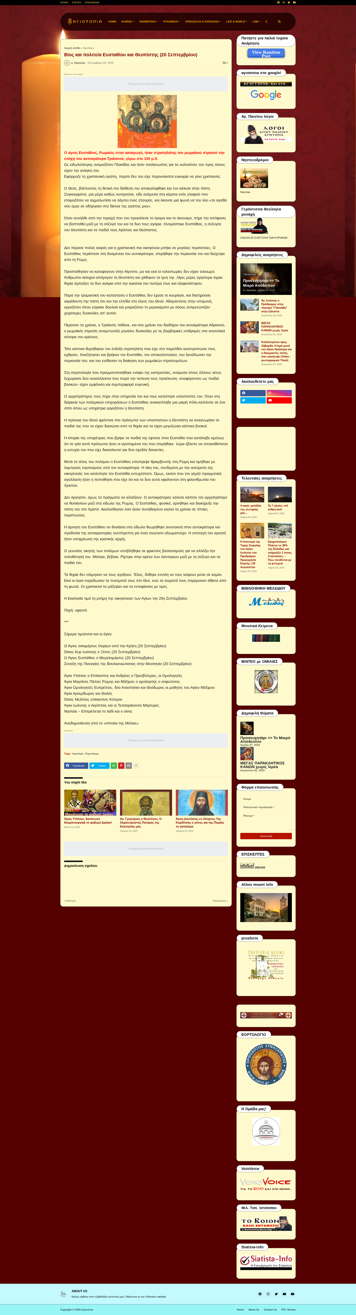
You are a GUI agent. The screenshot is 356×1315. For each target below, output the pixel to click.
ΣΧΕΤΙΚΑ (76, 2)
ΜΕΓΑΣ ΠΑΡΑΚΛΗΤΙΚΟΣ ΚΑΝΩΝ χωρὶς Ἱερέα (274, 326)
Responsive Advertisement (146, 83)
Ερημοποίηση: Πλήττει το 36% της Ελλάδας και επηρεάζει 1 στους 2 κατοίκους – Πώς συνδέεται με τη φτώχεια (280, 552)
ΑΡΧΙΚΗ (64, 2)
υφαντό (81, 610)
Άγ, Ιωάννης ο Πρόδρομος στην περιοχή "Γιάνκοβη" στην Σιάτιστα (274, 306)
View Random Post (266, 53)
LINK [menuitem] (256, 21)
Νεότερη (71, 900)
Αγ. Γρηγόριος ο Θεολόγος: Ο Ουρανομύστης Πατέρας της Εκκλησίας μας (140, 822)
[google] (253, 407)
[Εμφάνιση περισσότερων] (136, 766)
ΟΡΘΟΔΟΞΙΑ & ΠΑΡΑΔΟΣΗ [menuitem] (202, 21)
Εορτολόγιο (92, 753)
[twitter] (289, 2)
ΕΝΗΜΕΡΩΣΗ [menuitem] (147, 21)
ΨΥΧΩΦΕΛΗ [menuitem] (170, 21)
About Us (253, 1309)
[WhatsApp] (114, 766)
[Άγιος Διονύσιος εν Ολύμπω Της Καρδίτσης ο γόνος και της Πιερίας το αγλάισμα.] (202, 803)
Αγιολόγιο (88, 48)
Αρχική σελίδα (72, 48)
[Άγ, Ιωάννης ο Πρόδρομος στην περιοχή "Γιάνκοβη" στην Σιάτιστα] (249, 305)
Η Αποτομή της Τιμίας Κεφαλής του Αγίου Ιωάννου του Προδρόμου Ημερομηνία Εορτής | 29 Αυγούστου (250, 554)
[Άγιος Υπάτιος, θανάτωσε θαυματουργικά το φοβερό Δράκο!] (90, 803)
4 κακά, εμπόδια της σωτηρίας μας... (250, 509)
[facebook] (278, 2)
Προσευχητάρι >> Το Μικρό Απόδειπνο (261, 283)
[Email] (129, 766)
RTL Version (288, 1309)
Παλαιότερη (219, 900)
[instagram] (284, 2)
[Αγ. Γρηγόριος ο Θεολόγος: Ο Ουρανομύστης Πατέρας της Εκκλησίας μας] (146, 803)
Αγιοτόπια (87, 1309)
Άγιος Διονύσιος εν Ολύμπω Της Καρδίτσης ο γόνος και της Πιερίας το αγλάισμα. (200, 822)
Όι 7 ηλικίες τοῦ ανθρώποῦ (278, 507)
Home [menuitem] (112, 21)
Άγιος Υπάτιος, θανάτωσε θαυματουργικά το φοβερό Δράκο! (88, 820)
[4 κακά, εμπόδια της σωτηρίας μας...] (252, 494)
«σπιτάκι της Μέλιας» (121, 723)
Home (240, 1309)
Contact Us (270, 1309)
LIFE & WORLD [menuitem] (235, 21)
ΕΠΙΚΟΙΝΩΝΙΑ (92, 2)
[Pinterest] (121, 766)
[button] (266, 21)
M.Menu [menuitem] (126, 21)
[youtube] (294, 2)
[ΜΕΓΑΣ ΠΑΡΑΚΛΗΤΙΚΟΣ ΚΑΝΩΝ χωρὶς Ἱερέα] (249, 327)
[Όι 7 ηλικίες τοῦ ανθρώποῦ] (280, 494)
